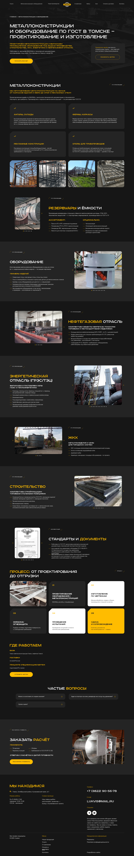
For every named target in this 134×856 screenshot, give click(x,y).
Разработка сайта (93, 852)
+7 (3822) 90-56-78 (102, 791)
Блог (96, 3)
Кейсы (88, 3)
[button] (21, 61)
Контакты (121, 3)
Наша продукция (48, 839)
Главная (13, 17)
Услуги (11, 3)
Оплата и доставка (108, 3)
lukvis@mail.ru (100, 801)
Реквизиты (90, 839)
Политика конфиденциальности (98, 842)
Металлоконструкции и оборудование (31, 3)
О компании (77, 3)
